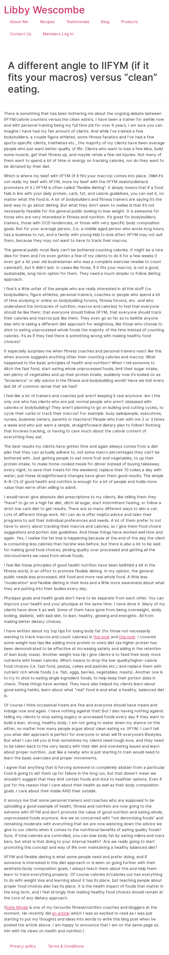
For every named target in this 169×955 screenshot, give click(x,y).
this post (102, 636)
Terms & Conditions (66, 946)
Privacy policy (23, 946)
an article (61, 913)
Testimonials (77, 21)
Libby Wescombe (44, 10)
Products (129, 21)
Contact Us (20, 33)
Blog (105, 21)
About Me (19, 21)
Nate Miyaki (17, 907)
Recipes (47, 21)
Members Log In (58, 33)
